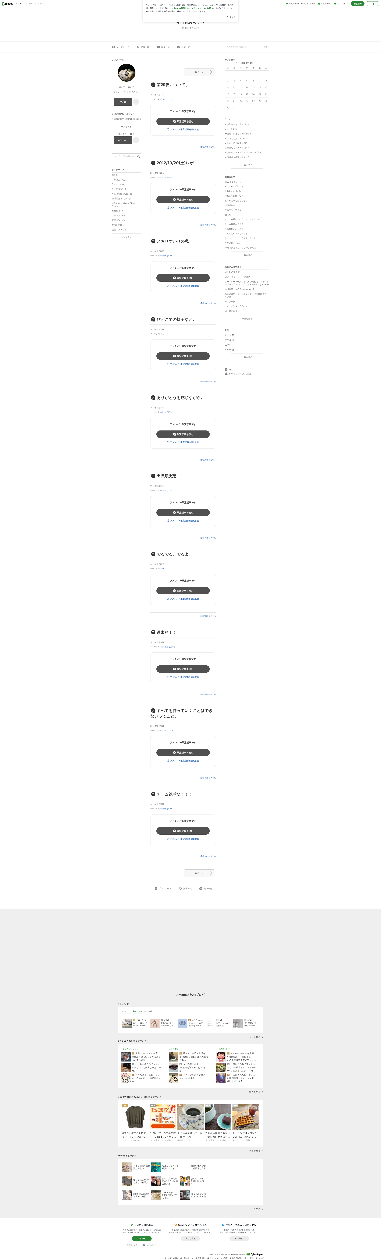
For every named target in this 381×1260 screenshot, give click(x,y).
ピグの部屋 (134, 92)
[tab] (134, 1011)
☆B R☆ (160, 334)
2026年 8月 (247, 63)
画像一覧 (165, 47)
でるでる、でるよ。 (175, 554)
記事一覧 (145, 47)
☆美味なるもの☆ (164, 255)
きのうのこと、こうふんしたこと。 (241, 238)
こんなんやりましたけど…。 (238, 233)
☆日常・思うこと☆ (165, 647)
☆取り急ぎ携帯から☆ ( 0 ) (237, 157)
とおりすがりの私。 (175, 241)
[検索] (265, 47)
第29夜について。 (173, 84)
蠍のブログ (230, 301)
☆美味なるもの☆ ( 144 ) (237, 148)
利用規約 (201, 1258)
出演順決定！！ (170, 476)
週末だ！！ (166, 632)
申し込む (239, 1238)
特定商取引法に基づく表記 (242, 1258)
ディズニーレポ (223, 1049)
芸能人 (151, 1011)
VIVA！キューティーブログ (237, 276)
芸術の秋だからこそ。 (235, 229)
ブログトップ (122, 47)
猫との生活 (173, 1049)
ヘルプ (260, 1258)
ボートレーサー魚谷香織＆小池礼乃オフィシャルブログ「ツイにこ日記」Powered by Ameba (247, 283)
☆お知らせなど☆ (164, 99)
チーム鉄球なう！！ (174, 794)
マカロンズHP (118, 215)
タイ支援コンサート (121, 189)
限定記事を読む (185, 121)
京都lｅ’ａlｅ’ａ (119, 220)
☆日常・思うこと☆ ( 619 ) (238, 133)
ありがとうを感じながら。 (181, 397)
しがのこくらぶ (119, 179)
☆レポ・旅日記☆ (164, 177)
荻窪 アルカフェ (119, 229)
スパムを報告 (172, 1258)
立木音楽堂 (117, 225)
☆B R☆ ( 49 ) (231, 129)
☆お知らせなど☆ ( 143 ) (237, 124)
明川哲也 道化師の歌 (121, 198)
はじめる (142, 1238)
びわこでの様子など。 (176, 319)
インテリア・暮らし (130, 1049)
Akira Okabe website (122, 194)
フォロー (124, 102)
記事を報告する (209, 147)
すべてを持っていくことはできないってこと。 (246, 219)
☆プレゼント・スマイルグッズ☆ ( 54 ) (243, 152)
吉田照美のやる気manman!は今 (239, 289)
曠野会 (115, 175)
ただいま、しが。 (233, 243)
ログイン (372, 3)
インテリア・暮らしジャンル (134, 1011)
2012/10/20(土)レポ (175, 163)
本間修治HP (117, 211)
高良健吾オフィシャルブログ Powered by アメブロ (246, 295)
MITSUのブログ (232, 272)
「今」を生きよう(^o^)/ (236, 306)
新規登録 (358, 3)
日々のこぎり (231, 311)
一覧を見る (247, 165)
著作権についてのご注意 (240, 373)
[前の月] (236, 63)
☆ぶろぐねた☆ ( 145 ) (236, 138)
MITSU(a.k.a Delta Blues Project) (123, 204)
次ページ (199, 72)
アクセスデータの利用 (218, 1258)
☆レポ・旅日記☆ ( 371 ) (237, 143)
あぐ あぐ (126, 87)
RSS (231, 369)
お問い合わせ (187, 1258)
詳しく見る (190, 1238)
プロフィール (119, 92)
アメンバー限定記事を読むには (184, 129)
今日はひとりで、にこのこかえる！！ (242, 247)
